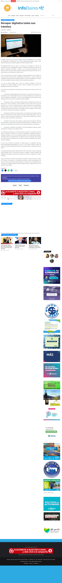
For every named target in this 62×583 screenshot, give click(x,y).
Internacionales (27, 15)
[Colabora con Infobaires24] (21, 178)
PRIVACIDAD (26, 563)
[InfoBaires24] (31, 8)
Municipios (22, 15)
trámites (27, 185)
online (15, 185)
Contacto (31, 563)
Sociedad (37, 15)
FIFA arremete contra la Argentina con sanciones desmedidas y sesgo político (31, 1)
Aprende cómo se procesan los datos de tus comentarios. (29, 233)
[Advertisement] (31, 574)
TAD (21, 185)
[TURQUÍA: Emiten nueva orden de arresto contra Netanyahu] (21, 240)
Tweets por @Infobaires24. (48, 492)
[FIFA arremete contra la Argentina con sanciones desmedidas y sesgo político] (35, 240)
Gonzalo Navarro (5, 32)
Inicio (9, 15)
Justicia (32, 15)
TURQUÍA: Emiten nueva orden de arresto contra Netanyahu (20, 246)
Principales (13, 15)
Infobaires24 (35, 563)
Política (17, 15)
